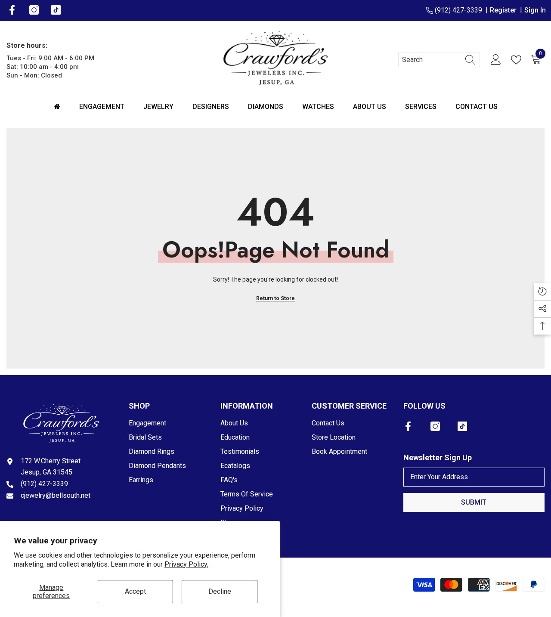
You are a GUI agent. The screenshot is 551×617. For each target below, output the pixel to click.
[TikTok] (462, 426)
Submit (473, 502)
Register (505, 10)
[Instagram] (435, 426)
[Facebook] (408, 426)
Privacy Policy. (186, 564)
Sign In (535, 10)
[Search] (439, 60)
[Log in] (496, 60)
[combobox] (431, 60)
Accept (135, 591)
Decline (219, 591)
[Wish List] (518, 60)
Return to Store (275, 298)
